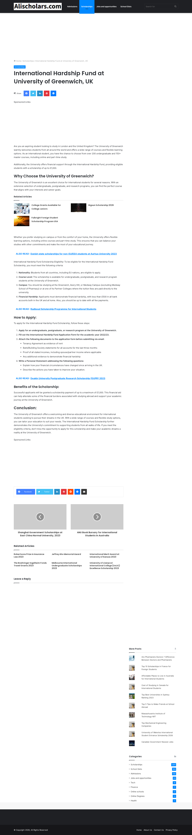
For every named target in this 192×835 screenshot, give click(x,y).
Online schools (137, 791)
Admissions (72, 6)
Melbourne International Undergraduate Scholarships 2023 (67, 566)
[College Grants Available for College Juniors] (21, 208)
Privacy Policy (172, 830)
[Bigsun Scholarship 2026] (78, 207)
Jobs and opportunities (106, 6)
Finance (134, 787)
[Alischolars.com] (38, 6)
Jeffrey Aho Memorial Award (66, 554)
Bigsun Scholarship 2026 (101, 205)
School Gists (125, 6)
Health (134, 800)
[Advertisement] (96, 35)
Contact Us (159, 830)
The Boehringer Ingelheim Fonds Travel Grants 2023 (30, 564)
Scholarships (86, 6)
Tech (133, 782)
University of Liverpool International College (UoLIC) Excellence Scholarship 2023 (105, 566)
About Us (148, 830)
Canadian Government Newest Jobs (157, 742)
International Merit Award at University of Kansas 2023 (104, 555)
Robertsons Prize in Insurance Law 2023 (29, 555)
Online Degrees (137, 796)
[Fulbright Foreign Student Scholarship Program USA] (21, 221)
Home (18, 61)
